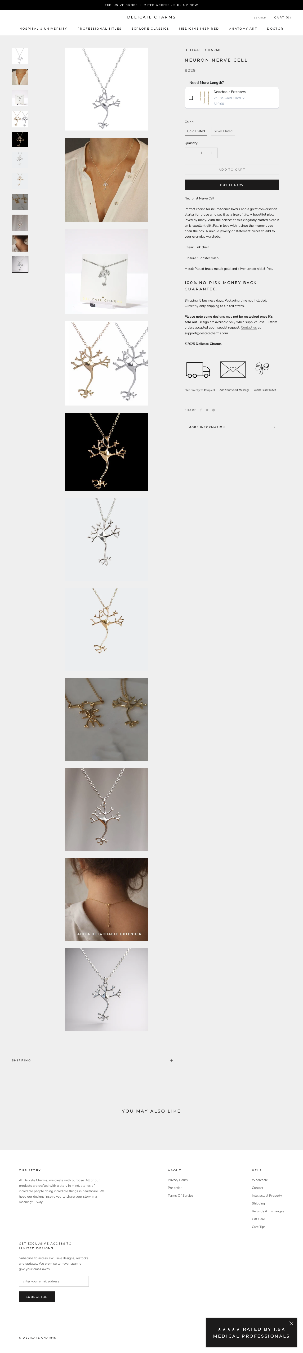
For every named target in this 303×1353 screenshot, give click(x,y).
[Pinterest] (213, 410)
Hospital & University (43, 28)
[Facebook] (201, 410)
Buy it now (232, 185)
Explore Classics (150, 28)
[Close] (291, 1323)
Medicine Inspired (199, 28)
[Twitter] (207, 410)
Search (260, 17)
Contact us (249, 327)
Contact (257, 1188)
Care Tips (259, 1227)
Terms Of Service (180, 1195)
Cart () (282, 17)
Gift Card (258, 1219)
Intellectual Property (267, 1195)
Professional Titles (99, 28)
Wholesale (260, 1180)
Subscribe (37, 1297)
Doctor (275, 28)
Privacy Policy (178, 1180)
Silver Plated (223, 131)
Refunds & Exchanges (268, 1211)
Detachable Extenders (230, 92)
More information (206, 427)
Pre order (175, 1188)
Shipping (21, 1060)
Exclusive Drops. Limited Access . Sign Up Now (151, 5)
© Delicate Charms (37, 1337)
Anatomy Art (243, 28)
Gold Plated (196, 131)
